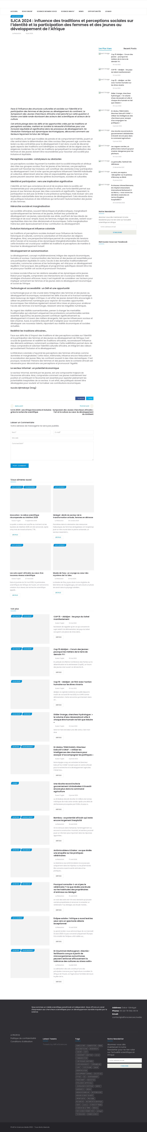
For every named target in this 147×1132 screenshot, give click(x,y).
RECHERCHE (26, 850)
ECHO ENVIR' (28, 616)
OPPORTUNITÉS (94, 11)
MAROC (98, 1086)
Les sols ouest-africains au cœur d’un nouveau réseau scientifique (26, 574)
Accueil (14, 11)
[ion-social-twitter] (131, 1127)
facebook (80, 398)
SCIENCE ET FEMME (96, 1105)
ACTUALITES (16, 616)
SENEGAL (95, 1108)
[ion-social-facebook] (127, 1127)
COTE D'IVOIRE (87, 1067)
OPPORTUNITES (80, 1098)
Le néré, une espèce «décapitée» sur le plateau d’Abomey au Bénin (121, 174)
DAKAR (96, 1067)
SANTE (78, 1105)
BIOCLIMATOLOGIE (81, 1049)
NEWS (81, 11)
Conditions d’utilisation (21, 1041)
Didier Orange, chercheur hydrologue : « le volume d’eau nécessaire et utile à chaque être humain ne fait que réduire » (73, 718)
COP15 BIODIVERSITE (82, 1064)
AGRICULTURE (80, 1046)
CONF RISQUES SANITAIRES (84, 1061)
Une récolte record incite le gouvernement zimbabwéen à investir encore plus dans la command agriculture (72, 787)
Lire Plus (15, 535)
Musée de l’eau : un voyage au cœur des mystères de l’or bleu (70, 574)
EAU (84, 1077)
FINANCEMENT (80, 1080)
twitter (90, 398)
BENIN (100, 1046)
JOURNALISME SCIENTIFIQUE (84, 1086)
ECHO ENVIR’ (27, 11)
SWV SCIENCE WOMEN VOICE (85, 1111)
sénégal (99, 1111)
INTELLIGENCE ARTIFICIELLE (84, 1083)
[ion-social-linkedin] (134, 1127)
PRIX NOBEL (91, 1098)
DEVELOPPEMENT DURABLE (84, 1074)
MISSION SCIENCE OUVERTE (84, 1095)
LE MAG (108, 11)
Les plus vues (105, 48)
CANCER (79, 1052)
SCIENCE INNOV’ (68, 11)
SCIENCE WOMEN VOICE (47, 11)
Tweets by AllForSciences (55, 1044)
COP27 (78, 1067)
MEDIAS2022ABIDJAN (82, 1092)
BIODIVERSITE (94, 1049)
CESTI (86, 1052)
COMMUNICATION (81, 1058)
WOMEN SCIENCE (92, 1114)
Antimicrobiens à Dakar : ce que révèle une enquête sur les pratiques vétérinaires (73, 853)
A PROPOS (15, 1035)
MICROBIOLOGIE (97, 1092)
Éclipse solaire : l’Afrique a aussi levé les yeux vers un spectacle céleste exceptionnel (73, 921)
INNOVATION (91, 1080)
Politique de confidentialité (23, 1038)
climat (97, 1055)
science (85, 1105)
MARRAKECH (80, 1089)
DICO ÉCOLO (98, 1074)
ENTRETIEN (27, 714)
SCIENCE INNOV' (28, 817)
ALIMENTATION (91, 1046)
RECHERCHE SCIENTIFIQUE (94, 1102)
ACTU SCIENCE (17, 16)
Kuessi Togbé (16, 521)
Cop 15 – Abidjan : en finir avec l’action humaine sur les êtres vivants (73, 683)
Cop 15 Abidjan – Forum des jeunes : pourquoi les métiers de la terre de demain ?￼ (71, 652)
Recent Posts (130, 48)
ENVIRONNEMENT (28, 747)
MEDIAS (88, 1089)
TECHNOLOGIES (30, 487)
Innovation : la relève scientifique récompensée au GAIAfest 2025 (24, 516)
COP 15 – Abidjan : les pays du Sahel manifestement (71, 618)
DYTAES (78, 1077)
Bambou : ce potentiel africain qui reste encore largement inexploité (73, 819)
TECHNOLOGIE (80, 1114)
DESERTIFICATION (81, 1070)
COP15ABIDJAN (96, 1064)
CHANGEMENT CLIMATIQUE (84, 1055)
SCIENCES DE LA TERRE (83, 1108)
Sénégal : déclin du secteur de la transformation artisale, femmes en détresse (73, 516)
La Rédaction (16, 33)
